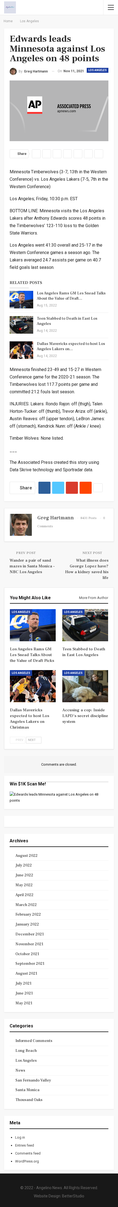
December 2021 (29, 934)
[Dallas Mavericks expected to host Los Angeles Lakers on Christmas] (21, 350)
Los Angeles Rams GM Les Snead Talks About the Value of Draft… (71, 296)
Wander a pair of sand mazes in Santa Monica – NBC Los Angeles (32, 566)
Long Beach (26, 1050)
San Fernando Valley (33, 1080)
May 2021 (23, 1003)
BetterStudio (73, 1196)
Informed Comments (33, 1040)
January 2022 (27, 924)
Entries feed (24, 1145)
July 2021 (23, 983)
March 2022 (26, 904)
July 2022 (23, 865)
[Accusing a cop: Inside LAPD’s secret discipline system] (85, 686)
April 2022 (24, 895)
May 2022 (24, 885)
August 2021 (26, 973)
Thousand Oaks (29, 1099)
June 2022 (24, 875)
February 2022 (28, 914)
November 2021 (29, 944)
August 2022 (26, 855)
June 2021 (24, 993)
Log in (20, 1137)
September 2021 (29, 963)
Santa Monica (27, 1090)
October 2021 (27, 954)
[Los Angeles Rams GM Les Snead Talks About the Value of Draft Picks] (21, 299)
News (20, 1070)
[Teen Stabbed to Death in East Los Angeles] (21, 325)
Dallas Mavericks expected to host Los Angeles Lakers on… (71, 346)
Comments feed (28, 1153)
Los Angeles (97, 70)
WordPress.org (27, 1161)
